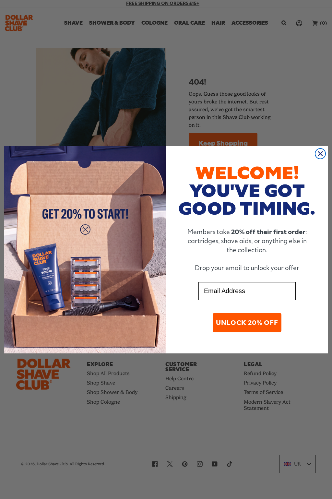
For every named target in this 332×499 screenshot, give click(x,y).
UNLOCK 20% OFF (247, 322)
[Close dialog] (320, 154)
